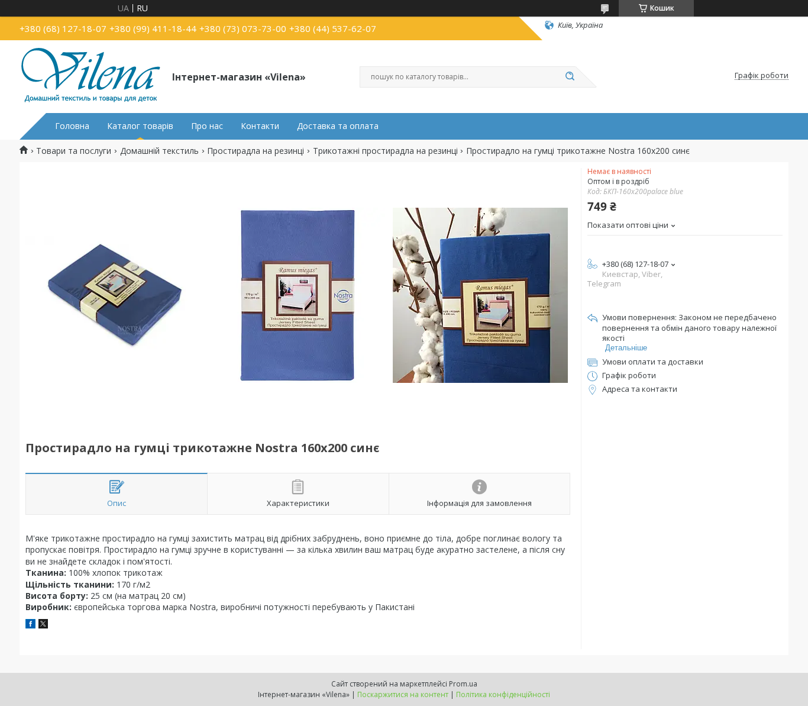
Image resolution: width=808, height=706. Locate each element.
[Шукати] (569, 77)
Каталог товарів (140, 126)
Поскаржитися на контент (402, 694)
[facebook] (30, 625)
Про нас (207, 126)
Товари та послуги (73, 151)
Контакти (260, 126)
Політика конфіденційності (503, 694)
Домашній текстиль (159, 151)
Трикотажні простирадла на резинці (385, 151)
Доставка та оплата (338, 126)
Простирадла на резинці (255, 151)
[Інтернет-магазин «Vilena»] (90, 75)
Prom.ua (463, 684)
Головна (72, 126)
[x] (43, 625)
